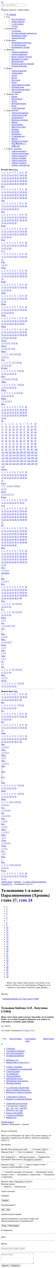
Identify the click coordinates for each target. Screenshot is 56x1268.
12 (5, 175)
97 (24, 449)
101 (3, 452)
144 (13, 464)
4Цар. (3, 304)
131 (3, 461)
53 (10, 438)
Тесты (14, 101)
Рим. (3, 783)
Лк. (2, 711)
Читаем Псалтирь (19, 66)
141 (3, 464)
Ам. (2, 623)
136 (21, 461)
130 (35, 458)
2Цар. (3, 282)
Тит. (3, 851)
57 (24, 438)
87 (24, 446)
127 (24, 458)
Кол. (3, 824)
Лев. (3, 200)
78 (28, 444)
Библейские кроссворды (17, 1081)
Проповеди (16, 134)
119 (32, 455)
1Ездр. (4, 340)
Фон (3, 1157)
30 (26, 178)
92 (6, 449)
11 (2, 175)
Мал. (3, 675)
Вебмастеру (11, 1117)
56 (21, 438)
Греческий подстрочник (17, 1103)
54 (13, 438)
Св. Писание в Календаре (17, 1088)
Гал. (3, 808)
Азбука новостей (18, 71)
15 (13, 175)
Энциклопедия (18, 38)
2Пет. (3, 755)
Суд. (3, 251)
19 (23, 175)
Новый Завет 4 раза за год (17, 1062)
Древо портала (17, 21)
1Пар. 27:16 (29, 1030)
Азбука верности (18, 151)
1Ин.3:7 (5, 1140)
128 (28, 458)
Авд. (3, 628)
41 (2, 184)
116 (21, 455)
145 (17, 464)
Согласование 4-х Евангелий (19, 1069)
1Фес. (3, 829)
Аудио (14, 75)
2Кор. (3, 799)
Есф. (3, 376)
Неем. (3, 351)
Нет (8, 1210)
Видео (14, 78)
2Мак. (3, 390)
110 (35, 452)
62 (6, 441)
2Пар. (3, 326)
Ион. (3, 634)
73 (10, 444)
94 (13, 449)
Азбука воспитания (20, 153)
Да (3, 1210)
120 (35, 455)
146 (21, 464)
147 (24, 464)
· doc (16, 1108)
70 (35, 441)
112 (6, 455)
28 (21, 178)
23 (8, 178)
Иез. (3, 584)
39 (23, 181)
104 (13, 452)
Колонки (5, 1164)
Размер (38, 1149)
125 (17, 458)
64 (13, 441)
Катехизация (17, 124)
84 (13, 446)
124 (13, 458)
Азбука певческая (19, 54)
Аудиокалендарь (18, 45)
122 (6, 458)
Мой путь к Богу (18, 127)
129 (32, 458)
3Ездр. (4, 681)
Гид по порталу (18, 19)
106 (21, 452)
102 (6, 452)
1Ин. (3, 761)
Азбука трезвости (19, 156)
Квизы (14, 96)
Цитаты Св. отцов (19, 141)
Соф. (3, 656)
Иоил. (3, 618)
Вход (4, 1226)
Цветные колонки (27, 1157)
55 (17, 438)
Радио (14, 82)
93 (10, 449)
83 (10, 446)
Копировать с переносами (29, 1174)
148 (28, 464)
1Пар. (3, 315)
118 (28, 455)
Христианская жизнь (20, 89)
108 (28, 452)
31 (2, 181)
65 (17, 441)
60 (35, 438)
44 (10, 184)
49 (23, 184)
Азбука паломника (19, 52)
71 (2, 444)
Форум (14, 139)
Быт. (16, 169)
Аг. (2, 661)
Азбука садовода (18, 163)
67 (24, 441)
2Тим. (3, 846)
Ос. (2, 609)
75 (17, 444)
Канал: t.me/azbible (14, 1113)
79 (32, 444)
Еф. (2, 813)
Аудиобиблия (12, 1074)
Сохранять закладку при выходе (18, 1172)
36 (15, 181)
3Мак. (3, 398)
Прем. (3, 497)
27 (18, 178)
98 (28, 449)
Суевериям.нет (18, 136)
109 (32, 452)
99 (32, 449)
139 (32, 461)
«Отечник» (16, 31)
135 (17, 461)
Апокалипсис (17, 117)
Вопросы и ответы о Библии (19, 1092)
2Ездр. (4, 346)
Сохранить (15, 1266)
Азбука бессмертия (19, 113)
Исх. (3, 186)
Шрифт (4, 1149)
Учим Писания (18, 108)
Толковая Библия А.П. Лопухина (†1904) (20, 999)
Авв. (3, 650)
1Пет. (3, 750)
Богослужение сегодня (21, 57)
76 (21, 444)
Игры (13, 106)
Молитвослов (17, 61)
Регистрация (13, 1226)
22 (5, 178)
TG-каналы (16, 92)
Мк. (2, 702)
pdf (21, 1110)
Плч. (3, 568)
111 (2, 455)
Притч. (4, 469)
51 (2, 438)
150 (35, 464)
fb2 (7, 1108)
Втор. (3, 226)
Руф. (3, 262)
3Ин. (3, 772)
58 (28, 438)
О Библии (10, 1048)
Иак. (3, 744)
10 (26, 172)
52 (6, 438)
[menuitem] (28, 2)
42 (5, 184)
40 (26, 181)
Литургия (15, 80)
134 (13, 461)
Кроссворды (16, 99)
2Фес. (3, 835)
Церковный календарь (21, 43)
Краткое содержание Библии (19, 1099)
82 (6, 446)
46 (15, 184)
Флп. (3, 818)
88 (28, 446)
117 (24, 455)
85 (17, 446)
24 (10, 178)
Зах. (3, 667)
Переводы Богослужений (22, 64)
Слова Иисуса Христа (16, 1097)
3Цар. (3, 293)
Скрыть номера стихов (35, 1164)
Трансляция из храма (20, 85)
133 (10, 461)
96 (21, 449)
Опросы (15, 129)
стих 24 (25, 900)
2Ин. (3, 766)
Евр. (3, 862)
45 (13, 184)
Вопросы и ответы (19, 120)
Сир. (3, 505)
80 (35, 444)
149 (32, 464)
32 (5, 181)
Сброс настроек (8, 1191)
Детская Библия (13, 1076)
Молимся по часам (19, 59)
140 (35, 461)
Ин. (2, 722)
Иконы (14, 122)
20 (26, 175)
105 (17, 452)
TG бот (14, 26)
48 (21, 184)
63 (10, 441)
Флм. (3, 857)
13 (8, 175)
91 (2, 449)
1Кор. (3, 791)
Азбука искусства (19, 115)
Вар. (3, 579)
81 (2, 446)
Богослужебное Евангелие (18, 1090)
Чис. (3, 212)
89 (32, 446)
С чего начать (17, 24)
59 (32, 438)
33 (8, 181)
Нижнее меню (7, 1181)
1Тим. (3, 840)
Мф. (16, 691)
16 (15, 175)
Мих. (3, 639)
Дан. (3, 601)
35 (13, 181)
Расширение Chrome (20, 47)
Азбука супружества (20, 165)
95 (17, 449)
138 (28, 461)
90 (35, 446)
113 (10, 455)
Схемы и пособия (14, 1067)
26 (15, 178)
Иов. (3, 404)
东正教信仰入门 (18, 143)
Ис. (2, 525)
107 (24, 452)
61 (2, 441)
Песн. (3, 492)
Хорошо (5, 1200)
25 (13, 178)
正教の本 (15, 146)
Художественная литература (24, 33)
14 (10, 175)
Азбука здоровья (18, 158)
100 (35, 449)
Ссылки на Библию (15, 1115)
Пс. (2, 421)
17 (18, 175)
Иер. (3, 548)
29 (23, 178)
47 (18, 184)
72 (6, 444)
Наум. (3, 645)
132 (6, 461)
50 (26, 184)
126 (21, 458)
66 (21, 441)
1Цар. (3, 268)
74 (13, 444)
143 (10, 464)
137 (24, 461)
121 (3, 458)
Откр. (3, 870)
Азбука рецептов (18, 160)
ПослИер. (5, 573)
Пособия (15, 131)
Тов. (3, 360)
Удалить (5, 1266)
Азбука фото (17, 73)
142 (6, 464)
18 (21, 175)
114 (13, 455)
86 (21, 446)
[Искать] (2, 8)
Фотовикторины (18, 103)
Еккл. (3, 483)
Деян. (3, 733)
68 (28, 441)
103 (10, 452)
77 (24, 444)
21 (2, 178)
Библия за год (12, 1060)
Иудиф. (4, 368)
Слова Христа (16, 1159)
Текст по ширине (25, 1152)
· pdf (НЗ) (23, 1108)
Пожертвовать (7, 1122)
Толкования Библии (15, 1055)
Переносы (41, 1152)
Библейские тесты (14, 1078)
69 (32, 441)
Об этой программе (15, 1053)
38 (21, 181)
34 (10, 181)
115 (17, 455)
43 (8, 184)
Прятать (7, 1187)
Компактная (20, 1187)
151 (3, 467)
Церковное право (19, 35)
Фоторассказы (17, 87)
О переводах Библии (15, 1051)
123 (10, 458)
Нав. (3, 240)
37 (18, 181)
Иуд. (3, 777)
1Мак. (3, 382)
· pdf (11, 1108)
